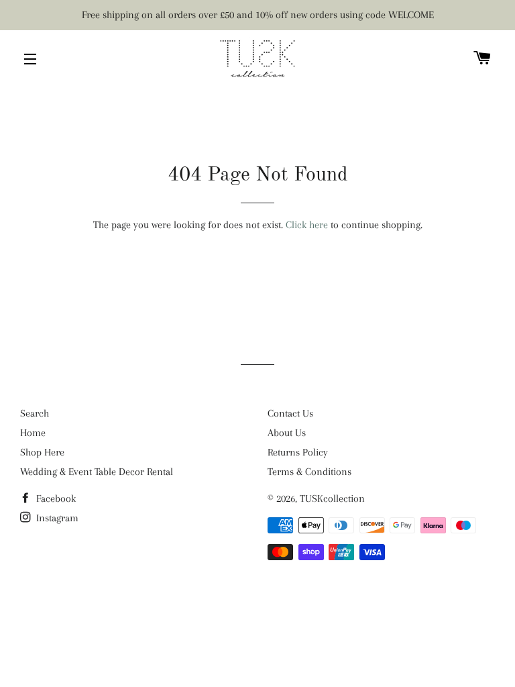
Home (33, 433)
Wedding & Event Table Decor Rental (96, 472)
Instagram (56, 518)
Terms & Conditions (309, 472)
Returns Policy (298, 452)
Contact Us (290, 413)
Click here (307, 225)
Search (34, 413)
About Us (287, 433)
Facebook (55, 498)
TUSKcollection (332, 498)
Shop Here (42, 452)
